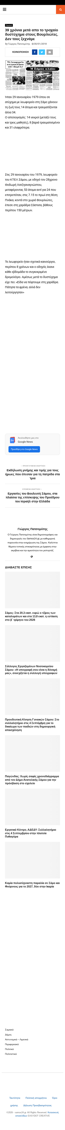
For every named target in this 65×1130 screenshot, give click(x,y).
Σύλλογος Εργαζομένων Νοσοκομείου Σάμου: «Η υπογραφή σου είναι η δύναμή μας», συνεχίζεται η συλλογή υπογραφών (31, 670)
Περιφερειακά (12, 1044)
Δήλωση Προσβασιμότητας (37, 1105)
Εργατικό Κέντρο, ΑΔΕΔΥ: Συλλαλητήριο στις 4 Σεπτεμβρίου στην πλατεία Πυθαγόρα (30, 833)
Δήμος (8, 1034)
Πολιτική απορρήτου (36, 1098)
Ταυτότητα (15, 1098)
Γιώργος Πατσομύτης (19, 43)
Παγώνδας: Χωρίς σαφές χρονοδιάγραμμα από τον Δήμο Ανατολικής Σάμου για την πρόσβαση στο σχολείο (32, 780)
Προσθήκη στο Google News (24, 449)
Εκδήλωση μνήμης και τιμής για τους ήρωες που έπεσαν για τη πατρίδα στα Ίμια (32, 474)
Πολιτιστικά (11, 1054)
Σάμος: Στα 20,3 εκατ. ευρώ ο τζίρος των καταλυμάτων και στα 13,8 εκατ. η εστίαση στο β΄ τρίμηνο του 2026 (31, 616)
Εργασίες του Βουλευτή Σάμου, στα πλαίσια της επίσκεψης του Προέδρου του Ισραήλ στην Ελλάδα (32, 497)
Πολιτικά (9, 1049)
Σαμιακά (9, 25)
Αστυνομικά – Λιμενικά (16, 1039)
